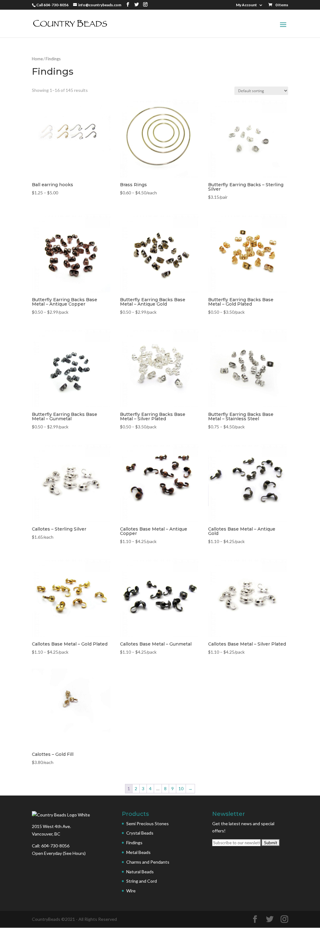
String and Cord (141, 881)
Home (37, 58)
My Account (246, 5)
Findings (134, 842)
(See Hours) (74, 853)
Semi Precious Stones (147, 823)
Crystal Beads (139, 833)
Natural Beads (140, 871)
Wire (131, 890)
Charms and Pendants (147, 862)
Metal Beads (138, 852)
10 (180, 788)
